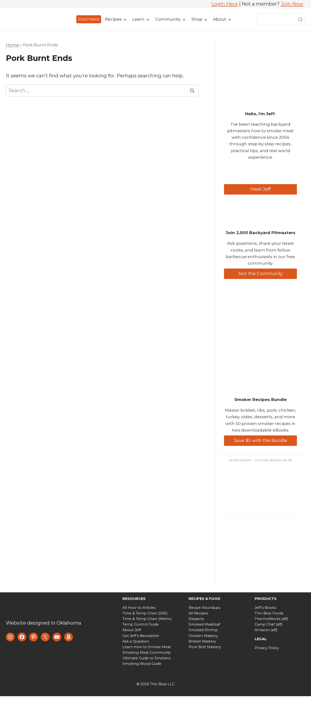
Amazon (262, 630)
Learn (138, 19)
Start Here (88, 19)
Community (168, 19)
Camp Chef (265, 624)
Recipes (113, 19)
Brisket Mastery (202, 641)
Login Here (224, 4)
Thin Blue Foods (269, 613)
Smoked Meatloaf (204, 624)
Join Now (292, 4)
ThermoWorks (267, 619)
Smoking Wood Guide (141, 663)
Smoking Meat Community (146, 652)
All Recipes (198, 613)
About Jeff (131, 630)
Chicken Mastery (203, 636)
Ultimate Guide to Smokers (146, 658)
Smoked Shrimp (203, 630)
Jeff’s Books (265, 607)
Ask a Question (135, 641)
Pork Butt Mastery (205, 647)
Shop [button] (196, 19)
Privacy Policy (267, 648)
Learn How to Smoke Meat (146, 647)
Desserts (196, 619)
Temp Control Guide (140, 624)
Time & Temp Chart (139, 613)
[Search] (300, 19)
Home (12, 44)
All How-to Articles (139, 607)
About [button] (219, 19)
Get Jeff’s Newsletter (140, 636)
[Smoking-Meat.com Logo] (42, 606)
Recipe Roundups (204, 607)
